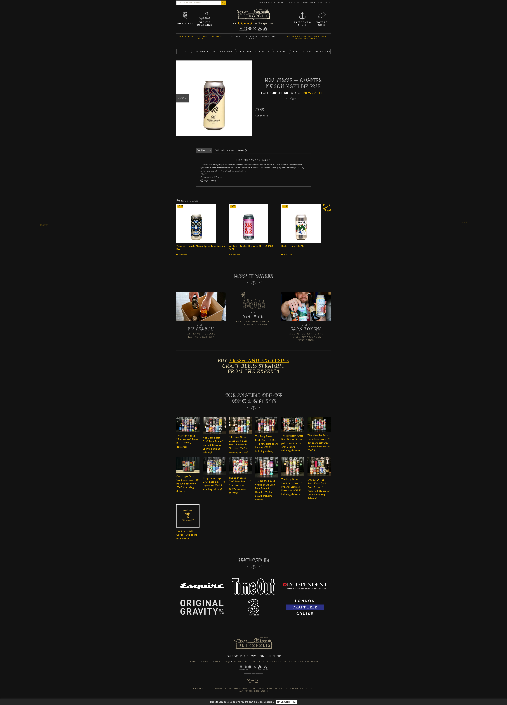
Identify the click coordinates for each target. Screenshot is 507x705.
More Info (183, 254)
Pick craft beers (247, 321)
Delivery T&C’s (241, 661)
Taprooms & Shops (241, 656)
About (262, 3)
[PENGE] (241, 28)
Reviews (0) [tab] (242, 150)
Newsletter (293, 3)
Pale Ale (281, 51)
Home (184, 51)
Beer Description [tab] (204, 150)
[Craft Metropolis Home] (253, 14)
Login (319, 3)
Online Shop (270, 656)
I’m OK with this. (286, 702)
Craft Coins (307, 3)
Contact (280, 3)
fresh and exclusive (259, 361)
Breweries (312, 661)
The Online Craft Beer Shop (213, 51)
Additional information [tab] (224, 150)
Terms (218, 661)
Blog (270, 3)
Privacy (207, 661)
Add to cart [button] (201, 223)
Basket (328, 3)
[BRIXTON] (245, 28)
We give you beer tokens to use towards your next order (306, 336)
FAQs (227, 661)
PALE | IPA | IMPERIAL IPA (254, 51)
